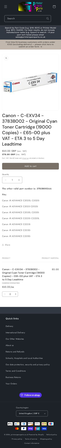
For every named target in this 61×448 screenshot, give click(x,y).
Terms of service (31, 439)
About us (10, 345)
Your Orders (11, 383)
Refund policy (52, 434)
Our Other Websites (15, 338)
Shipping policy (46, 439)
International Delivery (15, 332)
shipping (25, 158)
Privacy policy (17, 439)
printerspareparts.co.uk (19, 434)
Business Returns (13, 377)
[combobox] (28, 18)
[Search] (48, 18)
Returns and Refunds (15, 351)
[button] (6, 7)
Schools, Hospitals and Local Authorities (24, 358)
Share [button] (7, 244)
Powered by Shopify (36, 434)
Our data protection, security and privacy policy (28, 364)
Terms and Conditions (16, 370)
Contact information (31, 443)
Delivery (9, 326)
